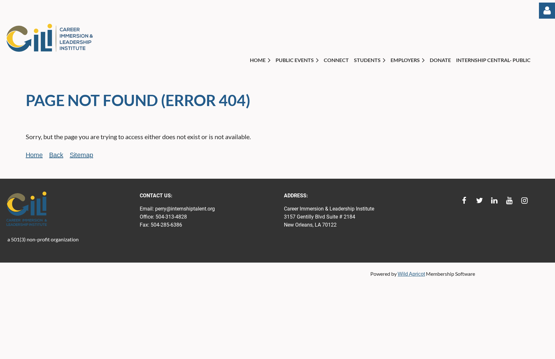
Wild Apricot (411, 274)
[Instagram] (524, 200)
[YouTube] (509, 200)
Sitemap (81, 154)
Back (56, 154)
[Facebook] (464, 200)
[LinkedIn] (494, 200)
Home (34, 154)
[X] (479, 200)
